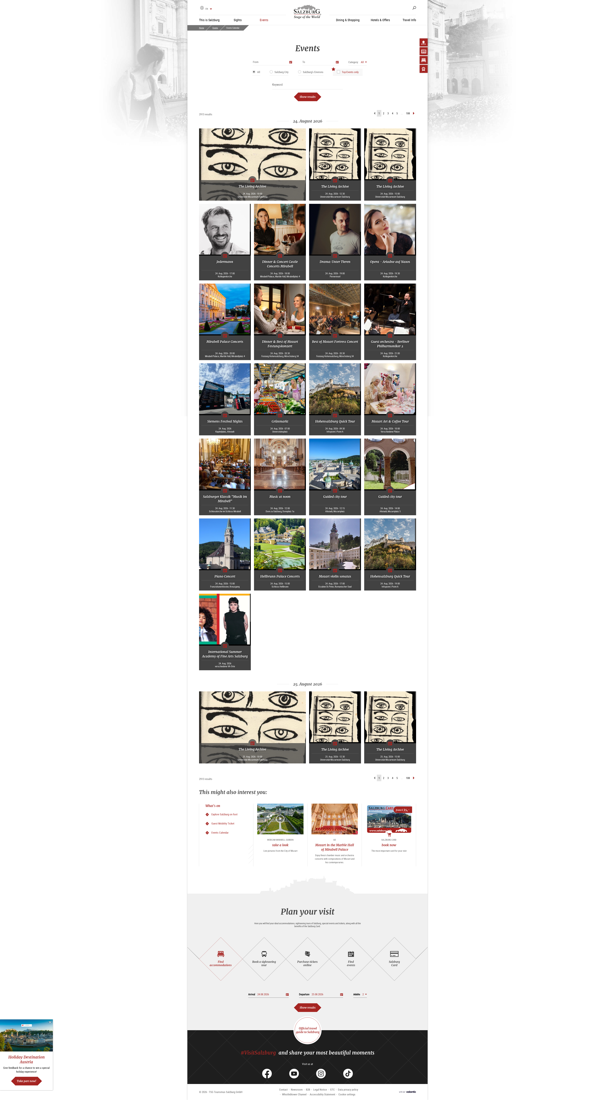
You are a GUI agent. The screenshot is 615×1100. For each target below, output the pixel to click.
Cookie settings (346, 1094)
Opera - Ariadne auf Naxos (390, 262)
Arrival (251, 994)
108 (408, 113)
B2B (308, 1089)
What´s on (212, 806)
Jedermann (225, 262)
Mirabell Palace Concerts (224, 341)
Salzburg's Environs (313, 72)
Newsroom (297, 1089)
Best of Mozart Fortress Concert (335, 341)
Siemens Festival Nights (225, 421)
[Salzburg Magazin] (424, 51)
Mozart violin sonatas (335, 576)
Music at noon (280, 496)
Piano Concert (224, 576)
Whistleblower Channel (294, 1094)
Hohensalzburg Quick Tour (335, 421)
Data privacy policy (348, 1089)
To (303, 62)
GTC (332, 1089)
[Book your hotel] (424, 60)
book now (389, 845)
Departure (304, 994)
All (258, 72)
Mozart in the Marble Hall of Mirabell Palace (334, 847)
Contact (283, 1089)
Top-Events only (350, 72)
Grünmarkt (280, 421)
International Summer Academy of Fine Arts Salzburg (225, 654)
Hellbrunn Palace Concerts (280, 576)
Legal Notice (320, 1089)
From (255, 62)
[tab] (220, 959)
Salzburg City (281, 72)
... (402, 113)
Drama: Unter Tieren (335, 262)
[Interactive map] (424, 42)
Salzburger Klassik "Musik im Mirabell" (225, 498)
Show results (308, 97)
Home (201, 27)
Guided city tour (335, 496)
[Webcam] (424, 69)
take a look (280, 845)
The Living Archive (252, 186)
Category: (353, 62)
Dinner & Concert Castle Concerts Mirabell (280, 264)
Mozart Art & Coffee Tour (390, 421)
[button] (357, 62)
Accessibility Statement (322, 1094)
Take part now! (26, 1081)
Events (215, 27)
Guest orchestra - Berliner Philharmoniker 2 (390, 343)
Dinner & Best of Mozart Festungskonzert (280, 343)
